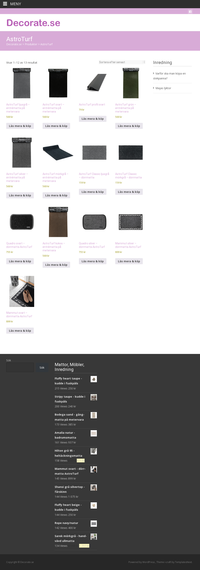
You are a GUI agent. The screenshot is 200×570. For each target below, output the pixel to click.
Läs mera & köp (20, 126)
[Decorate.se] (30, 22)
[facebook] (190, 12)
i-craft (168, 562)
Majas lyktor (163, 88)
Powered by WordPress (142, 562)
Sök (8, 360)
